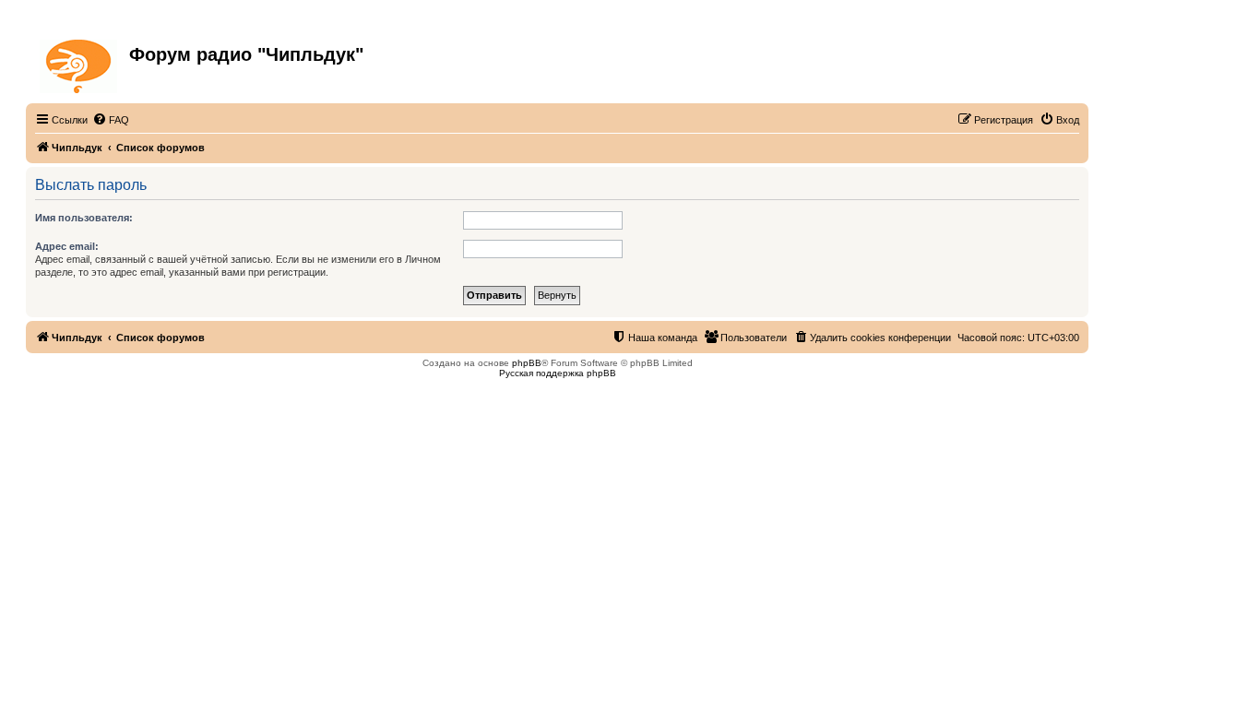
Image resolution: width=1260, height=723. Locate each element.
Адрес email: (67, 246)
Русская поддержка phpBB (557, 373)
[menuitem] (110, 120)
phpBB (526, 363)
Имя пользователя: (84, 217)
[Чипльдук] (79, 62)
